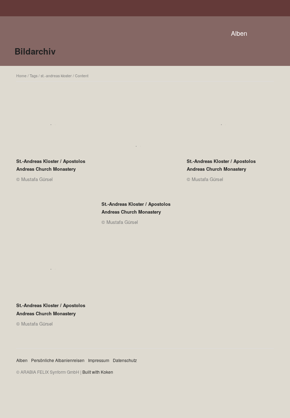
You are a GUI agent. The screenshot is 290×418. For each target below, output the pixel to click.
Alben (239, 33)
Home (21, 75)
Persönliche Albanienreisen (58, 360)
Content (81, 75)
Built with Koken (97, 372)
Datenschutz (125, 360)
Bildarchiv (35, 51)
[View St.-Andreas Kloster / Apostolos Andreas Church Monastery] (52, 127)
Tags (33, 75)
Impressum (98, 360)
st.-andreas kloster (56, 75)
